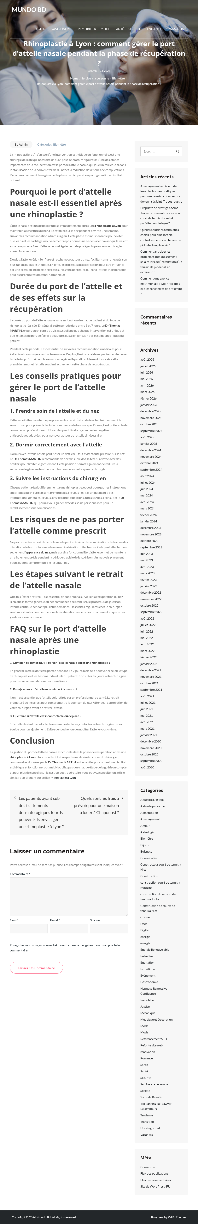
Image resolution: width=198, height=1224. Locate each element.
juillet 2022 (147, 625)
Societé (134, 29)
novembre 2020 (150, 748)
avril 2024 (147, 502)
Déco (143, 923)
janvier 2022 (148, 664)
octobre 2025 (149, 424)
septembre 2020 (151, 760)
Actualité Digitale (152, 799)
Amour (145, 825)
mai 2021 (146, 715)
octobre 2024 (149, 463)
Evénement (147, 975)
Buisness (146, 851)
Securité (145, 1077)
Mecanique (147, 1013)
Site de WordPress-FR (155, 1186)
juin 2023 (146, 553)
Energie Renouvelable (154, 949)
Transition (175, 29)
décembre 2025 (150, 411)
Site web (95, 920)
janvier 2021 (148, 735)
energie (145, 943)
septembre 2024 (151, 469)
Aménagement (150, 819)
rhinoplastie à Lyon (63, 777)
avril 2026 (147, 385)
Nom (14, 920)
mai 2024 (146, 495)
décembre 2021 (150, 670)
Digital (40, 29)
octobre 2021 (149, 683)
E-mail (55, 920)
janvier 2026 (148, 405)
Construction (149, 876)
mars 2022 (147, 651)
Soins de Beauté (150, 1097)
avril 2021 (147, 722)
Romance (146, 1058)
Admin (23, 144)
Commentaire (20, 874)
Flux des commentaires (155, 1180)
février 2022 (148, 657)
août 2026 (147, 359)
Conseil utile (148, 858)
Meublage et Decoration (156, 1019)
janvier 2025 (148, 443)
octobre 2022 (149, 605)
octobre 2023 (149, 540)
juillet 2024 (147, 482)
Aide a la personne (152, 806)
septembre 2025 (151, 430)
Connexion (147, 1167)
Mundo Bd (29, 9)
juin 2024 (146, 489)
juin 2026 (146, 372)
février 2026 (148, 398)
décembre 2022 (150, 592)
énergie (145, 936)
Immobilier (87, 29)
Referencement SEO (153, 1039)
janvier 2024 (148, 521)
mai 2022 (146, 638)
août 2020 (147, 767)
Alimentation (149, 812)
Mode (105, 29)
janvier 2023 (148, 586)
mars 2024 (147, 508)
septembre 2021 (151, 689)
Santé (119, 29)
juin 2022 (146, 631)
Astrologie (147, 832)
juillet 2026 (147, 366)
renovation (147, 1052)
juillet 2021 (147, 702)
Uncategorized (150, 1128)
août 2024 (147, 476)
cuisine (145, 917)
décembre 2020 (150, 741)
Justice (145, 1006)
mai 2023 (146, 560)
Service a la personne (154, 1084)
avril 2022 (147, 644)
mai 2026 (146, 379)
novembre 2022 (150, 599)
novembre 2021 (150, 676)
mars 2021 (147, 728)
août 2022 (147, 618)
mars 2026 (147, 392)
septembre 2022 (151, 612)
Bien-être (59, 144)
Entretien (146, 956)
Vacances (146, 1134)
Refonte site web (151, 1045)
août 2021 (147, 696)
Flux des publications (154, 1173)
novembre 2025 (150, 418)
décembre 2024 (150, 450)
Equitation (147, 962)
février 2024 (148, 515)
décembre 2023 (150, 527)
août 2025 (147, 437)
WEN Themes (177, 1217)
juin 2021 (146, 709)
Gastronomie (62, 29)
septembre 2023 (151, 547)
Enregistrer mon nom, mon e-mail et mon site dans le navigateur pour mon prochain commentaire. (65, 947)
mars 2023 (147, 573)
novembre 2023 (150, 534)
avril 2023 (147, 566)
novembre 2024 (150, 456)
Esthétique (147, 969)
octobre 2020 (149, 754)
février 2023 (148, 579)
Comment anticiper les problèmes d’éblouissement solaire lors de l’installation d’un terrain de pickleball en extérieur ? (161, 261)
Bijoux (144, 845)
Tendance (153, 29)
